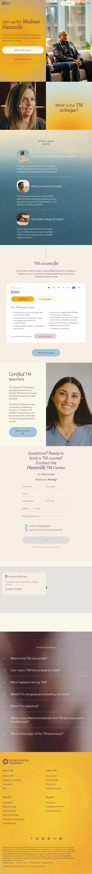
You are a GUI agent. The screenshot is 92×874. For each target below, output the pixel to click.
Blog (5, 788)
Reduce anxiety (9, 806)
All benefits (7, 802)
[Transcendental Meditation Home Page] (6, 3)
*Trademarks (35, 862)
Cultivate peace (9, 823)
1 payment (22, 299)
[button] (46, 588)
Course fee (7, 784)
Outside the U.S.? (53, 810)
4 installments (45, 299)
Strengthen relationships (13, 819)
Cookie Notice (48, 862)
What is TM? (8, 775)
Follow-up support (54, 788)
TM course (51, 784)
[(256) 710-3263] (81, 3)
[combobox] (22, 501)
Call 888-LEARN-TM (55, 806)
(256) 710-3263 (48, 474)
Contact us (50, 802)
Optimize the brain (11, 814)
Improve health (9, 810)
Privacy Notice (8, 862)
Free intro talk (52, 779)
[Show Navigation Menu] (88, 3)
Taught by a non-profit (12, 779)
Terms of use (22, 862)
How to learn (51, 775)
